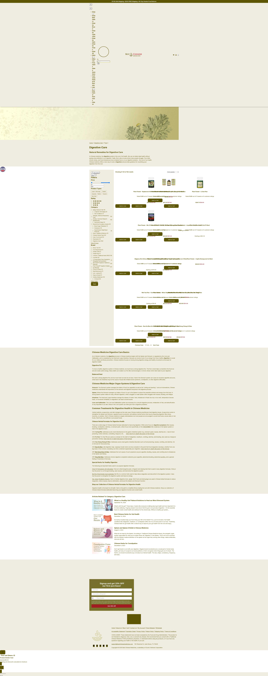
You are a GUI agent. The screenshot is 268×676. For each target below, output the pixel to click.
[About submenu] (94, 57)
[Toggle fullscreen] (2, 673)
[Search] (98, 63)
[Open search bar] (97, 59)
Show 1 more (94, 281)
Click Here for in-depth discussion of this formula (140, 434)
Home (91, 143)
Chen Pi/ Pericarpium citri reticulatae (102, 469)
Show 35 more (94, 243)
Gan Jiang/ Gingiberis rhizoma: (101, 479)
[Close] (2, 652)
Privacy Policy (141, 631)
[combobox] (94, 598)
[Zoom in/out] (0, 673)
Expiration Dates (131, 631)
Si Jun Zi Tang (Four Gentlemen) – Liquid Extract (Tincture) (183, 225)
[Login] (176, 54)
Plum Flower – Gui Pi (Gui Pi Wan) (200, 225)
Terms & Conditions (170, 631)
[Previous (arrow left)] (0, 675)
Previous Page (139, 345)
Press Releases (150, 628)
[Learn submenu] (94, 89)
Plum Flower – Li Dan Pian (199, 191)
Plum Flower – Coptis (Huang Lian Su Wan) (200, 259)
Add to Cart (122, 206)
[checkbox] (96, 191)
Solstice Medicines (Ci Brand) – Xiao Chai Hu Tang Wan (185, 292)
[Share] (3, 673)
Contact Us (133, 628)
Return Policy (150, 631)
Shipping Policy (159, 631)
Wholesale (159, 628)
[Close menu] (90, 8)
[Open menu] (90, 4)
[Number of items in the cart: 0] (178, 55)
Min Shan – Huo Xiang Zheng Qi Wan (181, 326)
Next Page (156, 345)
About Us (119, 628)
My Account (141, 628)
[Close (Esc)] (5, 673)
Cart (128, 628)
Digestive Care (98, 143)
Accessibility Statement (118, 631)
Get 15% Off (112, 606)
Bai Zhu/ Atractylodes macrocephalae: (103, 474)
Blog (124, 628)
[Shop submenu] (93, 14)
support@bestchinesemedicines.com (122, 644)
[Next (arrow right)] (2, 675)
